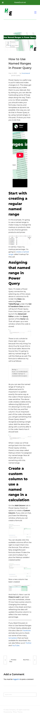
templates (13, 638)
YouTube (15, 645)
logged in (16, 679)
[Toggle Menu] (3, 2)
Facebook (27, 630)
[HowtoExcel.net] (9, 12)
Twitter (28, 643)
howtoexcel (26, 73)
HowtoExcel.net (20, 2)
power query (15, 75)
